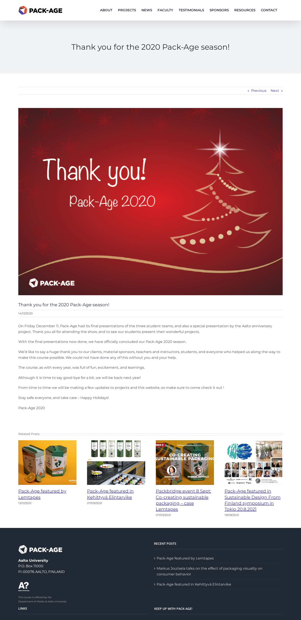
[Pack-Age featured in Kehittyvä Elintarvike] (116, 462)
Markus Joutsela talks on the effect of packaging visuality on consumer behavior (209, 571)
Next (275, 91)
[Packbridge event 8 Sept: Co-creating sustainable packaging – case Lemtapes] (185, 462)
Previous (258, 91)
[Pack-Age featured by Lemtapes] (47, 462)
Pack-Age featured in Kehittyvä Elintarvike (194, 584)
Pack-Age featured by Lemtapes (185, 558)
